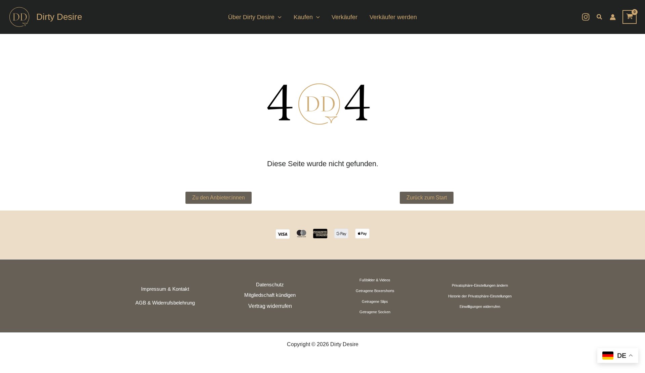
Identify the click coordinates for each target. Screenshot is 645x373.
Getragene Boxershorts (375, 291)
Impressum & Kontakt (165, 289)
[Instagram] (586, 17)
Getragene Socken (374, 312)
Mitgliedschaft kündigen (270, 295)
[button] (278, 17)
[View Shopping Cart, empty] (629, 17)
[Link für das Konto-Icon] (613, 17)
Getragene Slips (375, 301)
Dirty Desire (59, 17)
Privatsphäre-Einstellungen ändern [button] (480, 285)
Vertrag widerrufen (270, 306)
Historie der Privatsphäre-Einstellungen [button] (480, 296)
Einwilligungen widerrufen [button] (480, 307)
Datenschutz (270, 284)
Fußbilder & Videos (374, 280)
